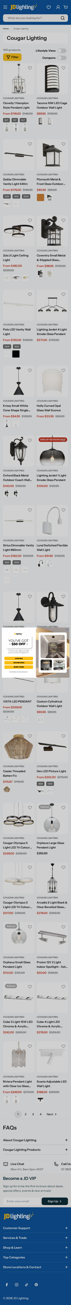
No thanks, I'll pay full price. (18, 672)
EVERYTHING (18, 667)
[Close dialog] (67, 629)
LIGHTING (19, 658)
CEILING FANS (18, 663)
